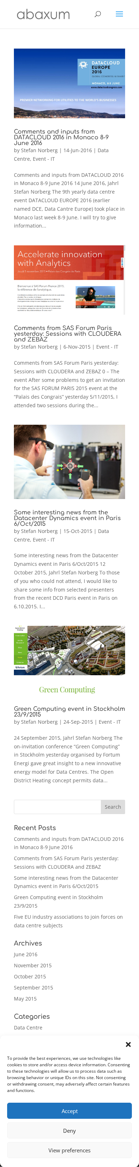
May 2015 (25, 998)
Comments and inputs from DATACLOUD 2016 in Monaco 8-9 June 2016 (61, 137)
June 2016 (25, 954)
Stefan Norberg (39, 150)
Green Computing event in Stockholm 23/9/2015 (69, 712)
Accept (70, 1110)
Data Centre (28, 1027)
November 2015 (33, 965)
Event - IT (44, 158)
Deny (69, 1130)
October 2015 (30, 976)
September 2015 (33, 987)
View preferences (69, 1150)
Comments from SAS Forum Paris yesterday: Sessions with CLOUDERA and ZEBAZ (67, 334)
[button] (128, 1044)
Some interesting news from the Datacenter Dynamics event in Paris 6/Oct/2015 (67, 518)
